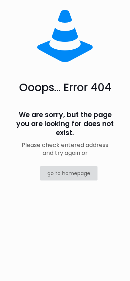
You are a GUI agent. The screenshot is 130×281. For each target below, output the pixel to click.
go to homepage (68, 173)
